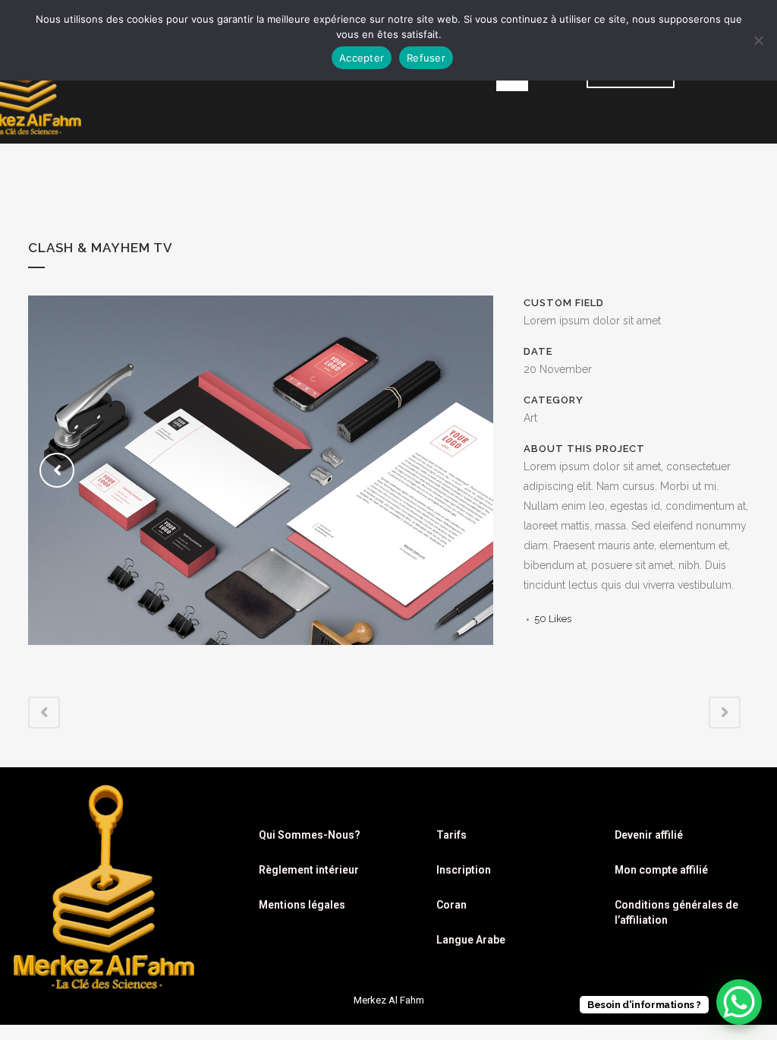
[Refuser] (758, 40)
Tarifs (451, 835)
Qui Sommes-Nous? (309, 835)
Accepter (361, 58)
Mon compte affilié (661, 870)
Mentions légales (302, 905)
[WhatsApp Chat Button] (739, 1002)
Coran (451, 905)
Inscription (463, 870)
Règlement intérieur (309, 870)
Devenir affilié (649, 835)
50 (552, 618)
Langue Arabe (470, 940)
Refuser (426, 58)
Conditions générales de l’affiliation (676, 912)
